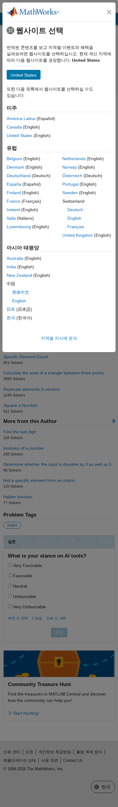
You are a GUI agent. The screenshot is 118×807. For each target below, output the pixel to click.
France (13, 201)
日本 (11, 309)
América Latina (21, 118)
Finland (14, 192)
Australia (15, 258)
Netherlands (74, 158)
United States (19, 135)
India (11, 266)
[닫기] (109, 12)
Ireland (13, 209)
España (14, 184)
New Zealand (19, 275)
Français (75, 226)
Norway (69, 167)
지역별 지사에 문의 (59, 338)
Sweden (70, 192)
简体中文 (20, 292)
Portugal (70, 184)
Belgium (14, 158)
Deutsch (75, 209)
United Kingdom (77, 235)
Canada (14, 127)
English (74, 218)
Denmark (15, 167)
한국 (11, 317)
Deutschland (19, 175)
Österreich (72, 175)
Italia (11, 218)
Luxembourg (19, 226)
